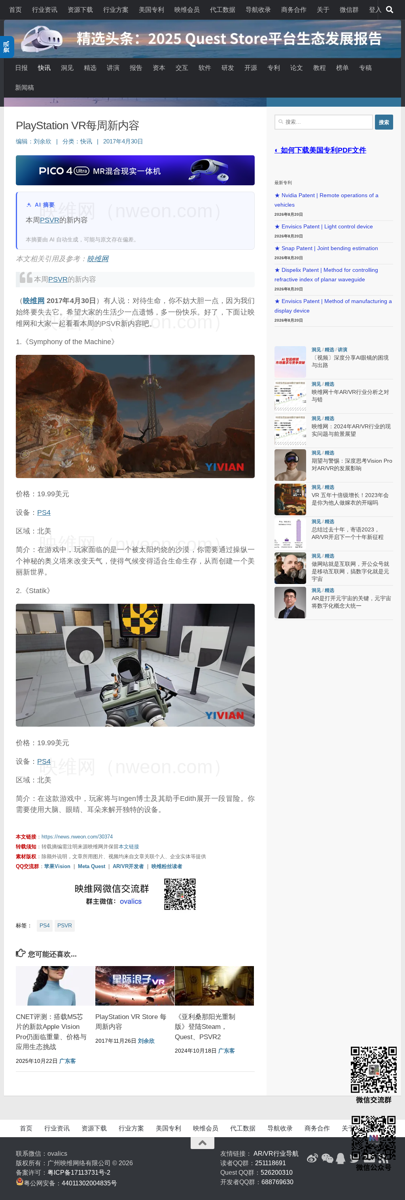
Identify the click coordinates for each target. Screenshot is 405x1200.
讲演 (113, 67)
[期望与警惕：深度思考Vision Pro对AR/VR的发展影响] (290, 465)
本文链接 (129, 847)
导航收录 (258, 9)
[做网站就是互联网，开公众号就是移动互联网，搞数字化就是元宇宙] (290, 568)
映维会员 (187, 9)
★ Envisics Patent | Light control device (323, 227)
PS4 (44, 512)
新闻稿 (24, 87)
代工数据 (222, 9)
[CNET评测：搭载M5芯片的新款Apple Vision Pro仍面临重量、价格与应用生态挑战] (55, 986)
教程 (319, 67)
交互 (182, 67)
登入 (375, 9)
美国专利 (151, 9)
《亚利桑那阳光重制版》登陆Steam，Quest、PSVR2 (205, 1027)
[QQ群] (340, 1158)
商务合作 (294, 9)
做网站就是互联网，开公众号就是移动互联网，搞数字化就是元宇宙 (350, 571)
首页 (15, 9)
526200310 (277, 1172)
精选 (90, 67)
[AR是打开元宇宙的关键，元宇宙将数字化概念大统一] (290, 602)
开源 (250, 67)
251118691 (270, 1163)
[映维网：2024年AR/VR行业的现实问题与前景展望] (290, 430)
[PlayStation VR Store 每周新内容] (134, 986)
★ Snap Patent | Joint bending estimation (326, 248)
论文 (296, 67)
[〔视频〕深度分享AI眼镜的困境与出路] (290, 362)
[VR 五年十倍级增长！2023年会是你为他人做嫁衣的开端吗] (290, 499)
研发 (227, 67)
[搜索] (389, 10)
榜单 (342, 67)
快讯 (44, 67)
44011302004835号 (89, 1183)
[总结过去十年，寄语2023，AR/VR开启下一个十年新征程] (290, 534)
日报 (21, 67)
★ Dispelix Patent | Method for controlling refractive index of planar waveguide (326, 275)
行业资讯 (44, 9)
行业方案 (116, 9)
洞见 (67, 67)
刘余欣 (42, 141)
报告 (136, 67)
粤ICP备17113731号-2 (78, 1172)
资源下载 (80, 9)
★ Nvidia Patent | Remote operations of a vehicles (326, 200)
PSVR (49, 220)
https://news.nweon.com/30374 (77, 837)
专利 (273, 67)
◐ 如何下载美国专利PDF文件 (320, 150)
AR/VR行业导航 (276, 1153)
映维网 (97, 259)
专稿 (365, 67)
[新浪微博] (312, 1158)
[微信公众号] (326, 1158)
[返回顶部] (202, 1143)
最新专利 (283, 182)
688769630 (277, 1182)
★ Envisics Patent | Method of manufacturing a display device (333, 306)
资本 (159, 67)
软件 (205, 67)
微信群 (349, 9)
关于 (323, 9)
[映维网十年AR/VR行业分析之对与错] (290, 396)
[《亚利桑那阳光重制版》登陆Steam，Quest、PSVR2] (214, 986)
